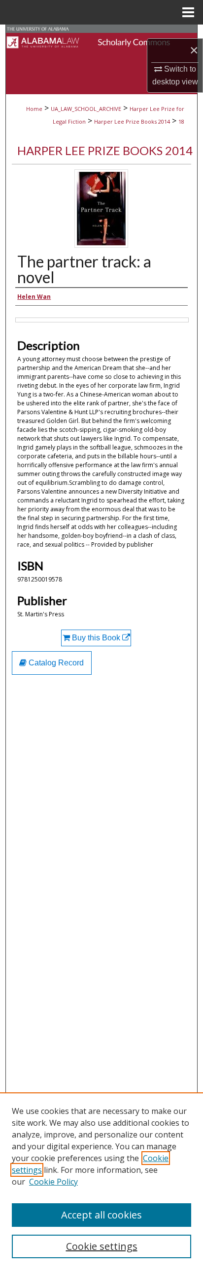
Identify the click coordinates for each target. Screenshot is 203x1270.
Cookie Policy (53, 1181)
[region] (101, 1181)
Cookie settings (101, 1246)
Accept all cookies (101, 1214)
